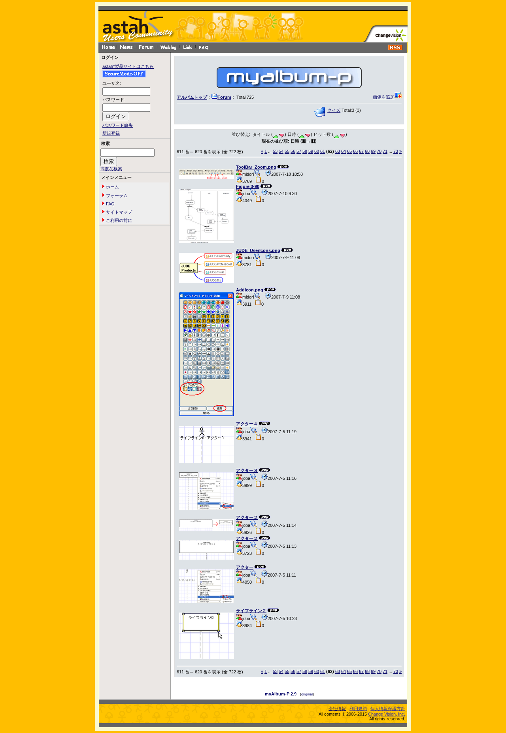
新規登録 (111, 133)
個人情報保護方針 (387, 708)
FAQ (110, 203)
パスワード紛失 (117, 125)
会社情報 (337, 708)
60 (316, 151)
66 (355, 151)
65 (349, 151)
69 (373, 151)
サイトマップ (118, 212)
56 (293, 151)
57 (298, 151)
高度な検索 (111, 168)
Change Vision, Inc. (386, 714)
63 (337, 151)
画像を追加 (384, 96)
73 (395, 151)
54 (281, 151)
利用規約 (358, 708)
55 (287, 151)
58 (304, 151)
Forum (224, 97)
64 (343, 151)
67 (361, 151)
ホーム (112, 186)
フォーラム (116, 195)
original (307, 694)
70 (379, 151)
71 (385, 151)
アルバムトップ (192, 97)
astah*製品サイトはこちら (128, 66)
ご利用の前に (118, 220)
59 (310, 151)
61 (322, 151)
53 (275, 151)
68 (367, 151)
